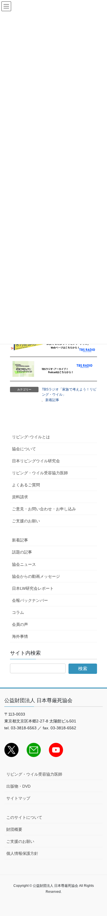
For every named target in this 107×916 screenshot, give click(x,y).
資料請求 (20, 497)
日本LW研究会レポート (33, 588)
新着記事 (52, 400)
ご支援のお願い (26, 521)
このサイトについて (24, 817)
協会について (24, 449)
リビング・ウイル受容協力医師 (40, 473)
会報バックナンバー (30, 600)
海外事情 (20, 636)
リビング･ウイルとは (31, 437)
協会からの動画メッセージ (36, 576)
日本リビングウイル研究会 (36, 461)
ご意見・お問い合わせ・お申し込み (44, 509)
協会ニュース (24, 564)
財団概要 (14, 829)
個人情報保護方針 (22, 853)
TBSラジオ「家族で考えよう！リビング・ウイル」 (69, 392)
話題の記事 (22, 552)
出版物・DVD (18, 786)
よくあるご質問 (26, 485)
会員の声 (20, 624)
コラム (18, 612)
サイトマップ (18, 798)
